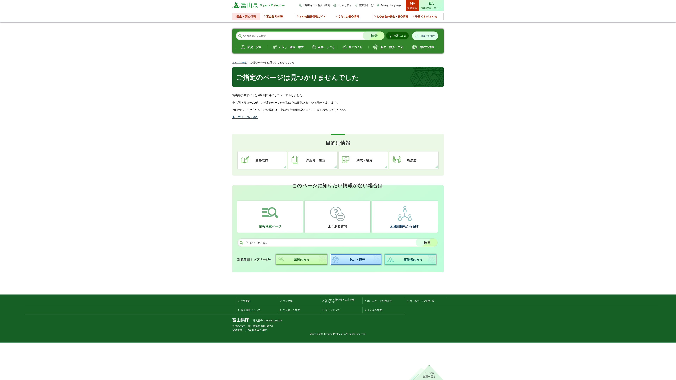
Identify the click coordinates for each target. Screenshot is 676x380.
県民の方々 (302, 259)
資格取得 (261, 160)
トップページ (239, 62)
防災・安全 (255, 47)
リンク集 (288, 300)
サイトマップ (332, 310)
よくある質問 (337, 226)
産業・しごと (326, 47)
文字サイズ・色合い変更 (316, 5)
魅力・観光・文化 (392, 47)
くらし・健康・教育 (291, 47)
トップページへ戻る (245, 117)
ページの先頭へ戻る (426, 372)
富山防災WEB (274, 16)
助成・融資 (364, 160)
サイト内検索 (240, 36)
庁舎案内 (246, 300)
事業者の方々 (413, 259)
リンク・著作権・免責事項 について (340, 300)
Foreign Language (391, 5)
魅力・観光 (357, 259)
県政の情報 (427, 47)
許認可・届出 (315, 160)
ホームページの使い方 (421, 300)
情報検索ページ (270, 226)
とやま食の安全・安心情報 (392, 16)
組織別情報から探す (404, 226)
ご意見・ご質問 (291, 310)
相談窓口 (413, 160)
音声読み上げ (366, 5)
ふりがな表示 (344, 5)
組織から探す (428, 35)
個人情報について (250, 310)
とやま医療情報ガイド (312, 16)
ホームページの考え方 (379, 300)
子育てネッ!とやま (426, 16)
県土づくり (356, 47)
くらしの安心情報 (348, 16)
